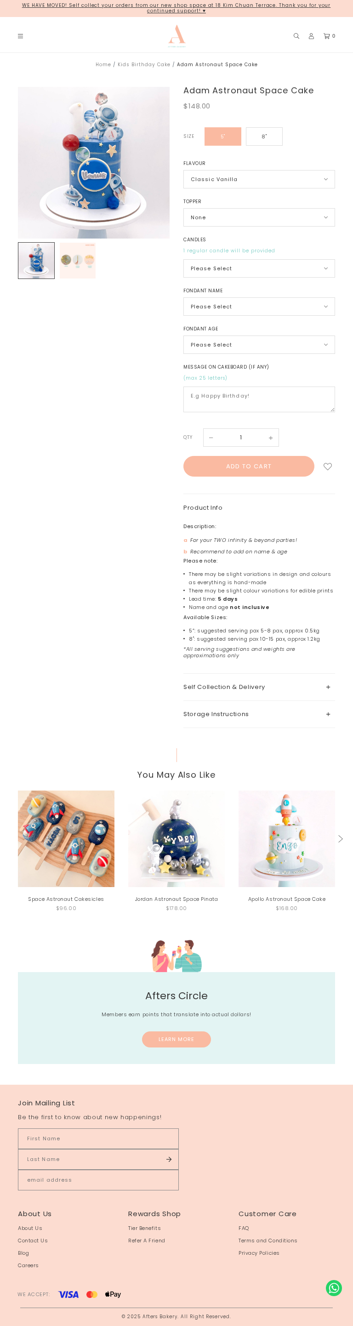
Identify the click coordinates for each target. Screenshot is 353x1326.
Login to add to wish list (328, 466)
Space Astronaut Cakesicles (66, 899)
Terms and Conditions (268, 1240)
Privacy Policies (259, 1253)
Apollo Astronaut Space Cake (287, 899)
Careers (28, 1265)
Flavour (194, 163)
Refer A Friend (146, 1240)
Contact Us (33, 1240)
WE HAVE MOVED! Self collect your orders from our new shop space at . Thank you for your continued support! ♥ (176, 8)
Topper (192, 201)
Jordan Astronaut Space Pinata (176, 899)
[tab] (259, 686)
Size (188, 136)
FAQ (244, 1228)
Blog (23, 1253)
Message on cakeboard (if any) (226, 367)
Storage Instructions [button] (216, 714)
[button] (340, 838)
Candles (194, 239)
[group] (36, 260)
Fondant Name (202, 290)
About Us (30, 1228)
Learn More (177, 1039)
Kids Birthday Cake (144, 64)
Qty (188, 437)
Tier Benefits (144, 1228)
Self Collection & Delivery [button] (224, 687)
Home (103, 64)
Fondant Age (200, 328)
